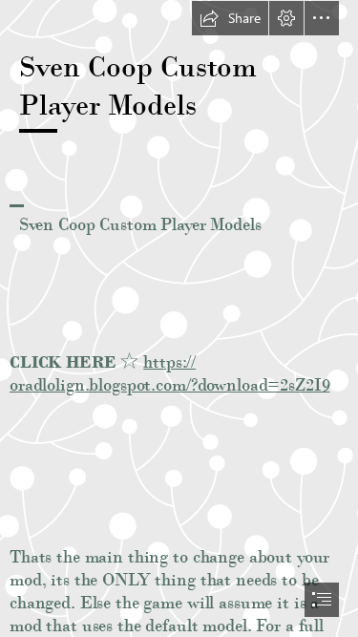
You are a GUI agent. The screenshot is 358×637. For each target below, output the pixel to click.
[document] (179, 318)
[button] (230, 18)
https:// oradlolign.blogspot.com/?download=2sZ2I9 (169, 372)
